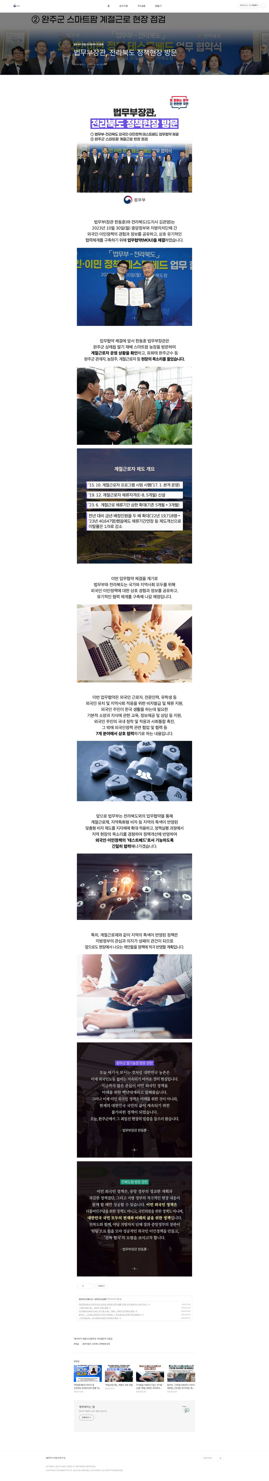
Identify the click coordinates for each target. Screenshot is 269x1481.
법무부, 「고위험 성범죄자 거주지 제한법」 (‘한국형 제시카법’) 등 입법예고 (110, 1314)
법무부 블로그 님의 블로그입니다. (93, 1411)
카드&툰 (141, 6)
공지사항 (123, 6)
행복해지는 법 (87, 1406)
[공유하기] (86, 1286)
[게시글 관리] (90, 1286)
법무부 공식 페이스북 (212, 1443)
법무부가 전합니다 (86, 1299)
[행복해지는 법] (16, 6)
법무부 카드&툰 (100, 1299)
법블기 (158, 6)
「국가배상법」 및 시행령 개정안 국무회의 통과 (98, 1318)
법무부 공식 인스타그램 (213, 1453)
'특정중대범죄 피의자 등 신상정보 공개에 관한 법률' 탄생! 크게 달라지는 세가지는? (113, 1304)
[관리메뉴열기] (263, 5)
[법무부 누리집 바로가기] (55, 1458)
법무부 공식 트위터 (211, 1448)
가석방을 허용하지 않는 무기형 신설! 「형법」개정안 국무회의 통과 (107, 1311)
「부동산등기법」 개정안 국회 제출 (93, 1308)
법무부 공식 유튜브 (211, 1438)
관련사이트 (207, 1458)
